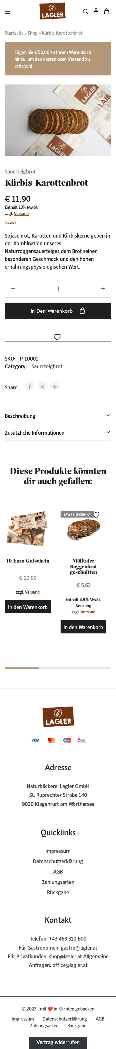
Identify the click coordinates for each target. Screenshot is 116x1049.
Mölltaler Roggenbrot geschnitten (83, 566)
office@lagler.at (70, 964)
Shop (33, 32)
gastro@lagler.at (79, 947)
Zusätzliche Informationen (34, 432)
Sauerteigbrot (20, 170)
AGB (58, 871)
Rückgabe (58, 891)
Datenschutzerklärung (58, 860)
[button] (28, 606)
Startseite (14, 32)
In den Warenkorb (52, 311)
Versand (21, 213)
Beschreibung (20, 415)
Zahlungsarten (58, 881)
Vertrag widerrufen (58, 1041)
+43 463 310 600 (67, 938)
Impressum (58, 850)
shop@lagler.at (65, 955)
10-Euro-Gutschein (27, 561)
